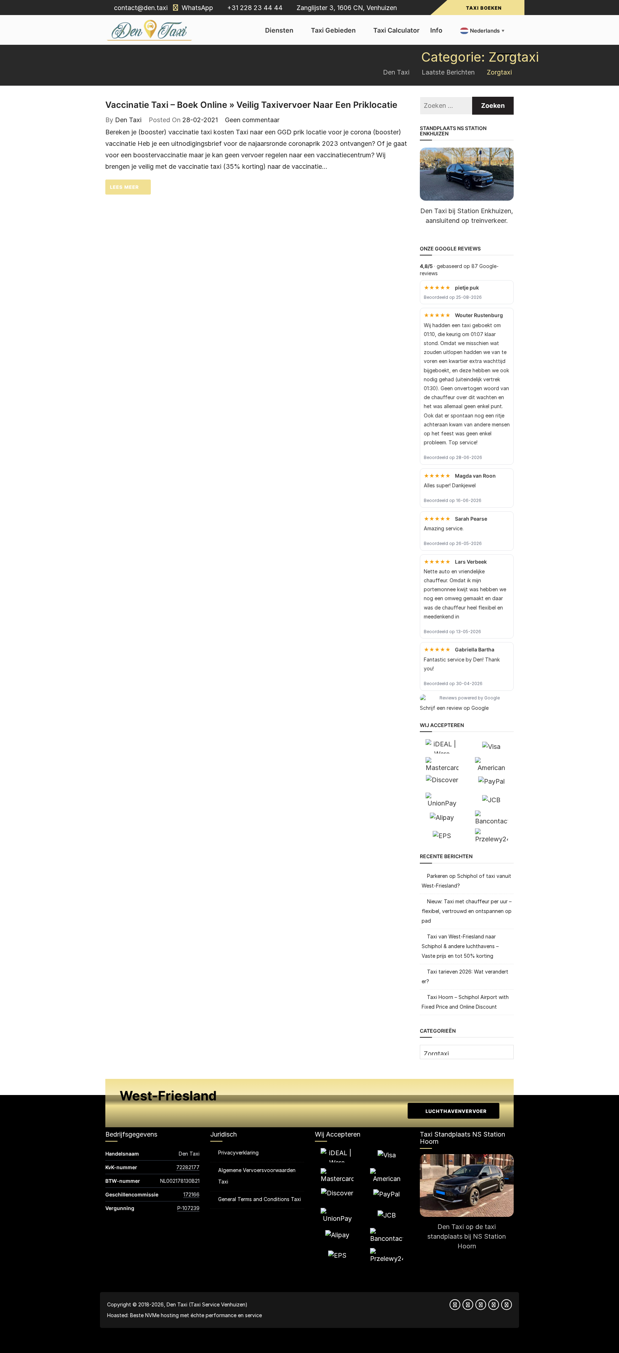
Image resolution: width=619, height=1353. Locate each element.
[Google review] (506, 1304)
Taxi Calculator (396, 30)
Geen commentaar (252, 120)
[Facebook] (455, 1304)
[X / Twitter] (467, 1304)
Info (436, 30)
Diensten (279, 30)
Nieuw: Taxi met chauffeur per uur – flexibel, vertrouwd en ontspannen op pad (467, 911)
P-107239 (188, 1208)
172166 (191, 1194)
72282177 (188, 1167)
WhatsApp (196, 7)
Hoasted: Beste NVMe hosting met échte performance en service (184, 1315)
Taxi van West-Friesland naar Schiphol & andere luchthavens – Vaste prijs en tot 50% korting (460, 946)
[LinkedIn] (493, 1304)
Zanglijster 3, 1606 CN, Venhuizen (346, 7)
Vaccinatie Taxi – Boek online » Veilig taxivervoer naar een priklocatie (251, 105)
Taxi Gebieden (333, 30)
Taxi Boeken (484, 8)
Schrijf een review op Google (454, 708)
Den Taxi (128, 120)
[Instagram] (480, 1304)
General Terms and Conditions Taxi (259, 1199)
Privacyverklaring (238, 1152)
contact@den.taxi (140, 7)
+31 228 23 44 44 (254, 7)
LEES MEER (125, 187)
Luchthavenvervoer (455, 1111)
